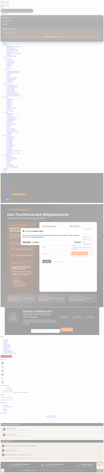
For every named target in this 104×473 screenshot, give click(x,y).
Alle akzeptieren (26, 242)
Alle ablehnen (36, 242)
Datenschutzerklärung (38, 237)
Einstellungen (78, 242)
